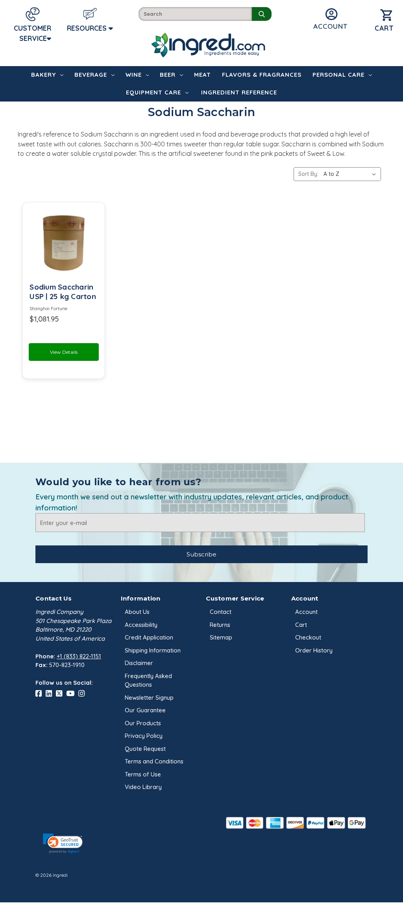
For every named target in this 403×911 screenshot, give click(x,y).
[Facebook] (40, 693)
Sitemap (221, 637)
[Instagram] (83, 693)
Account (306, 611)
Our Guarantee (145, 710)
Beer (168, 74)
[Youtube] (72, 693)
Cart (301, 624)
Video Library (143, 787)
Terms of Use (143, 774)
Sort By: (308, 173)
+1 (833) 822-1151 (79, 656)
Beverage (90, 74)
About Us (137, 611)
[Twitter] (61, 693)
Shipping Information (153, 650)
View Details (64, 352)
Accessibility (141, 624)
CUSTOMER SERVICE (32, 33)
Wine (134, 74)
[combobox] (195, 14)
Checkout (308, 637)
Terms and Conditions (154, 761)
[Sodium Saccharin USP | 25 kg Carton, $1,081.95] (64, 242)
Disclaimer (139, 663)
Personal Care (338, 74)
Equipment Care (153, 92)
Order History (314, 650)
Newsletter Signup (149, 697)
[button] (62, 843)
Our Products (143, 723)
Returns (220, 624)
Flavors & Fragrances (261, 74)
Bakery (43, 74)
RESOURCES (88, 28)
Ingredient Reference (239, 92)
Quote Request (145, 748)
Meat (202, 74)
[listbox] (351, 174)
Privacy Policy (144, 735)
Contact (220, 611)
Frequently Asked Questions (148, 680)
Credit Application (149, 637)
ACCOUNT (330, 26)
